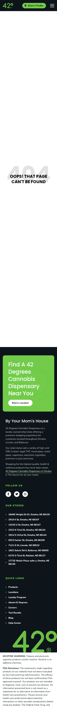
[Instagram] (25, 494)
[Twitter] (17, 494)
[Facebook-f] (8, 494)
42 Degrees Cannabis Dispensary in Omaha (28, 471)
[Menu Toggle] (52, 5)
